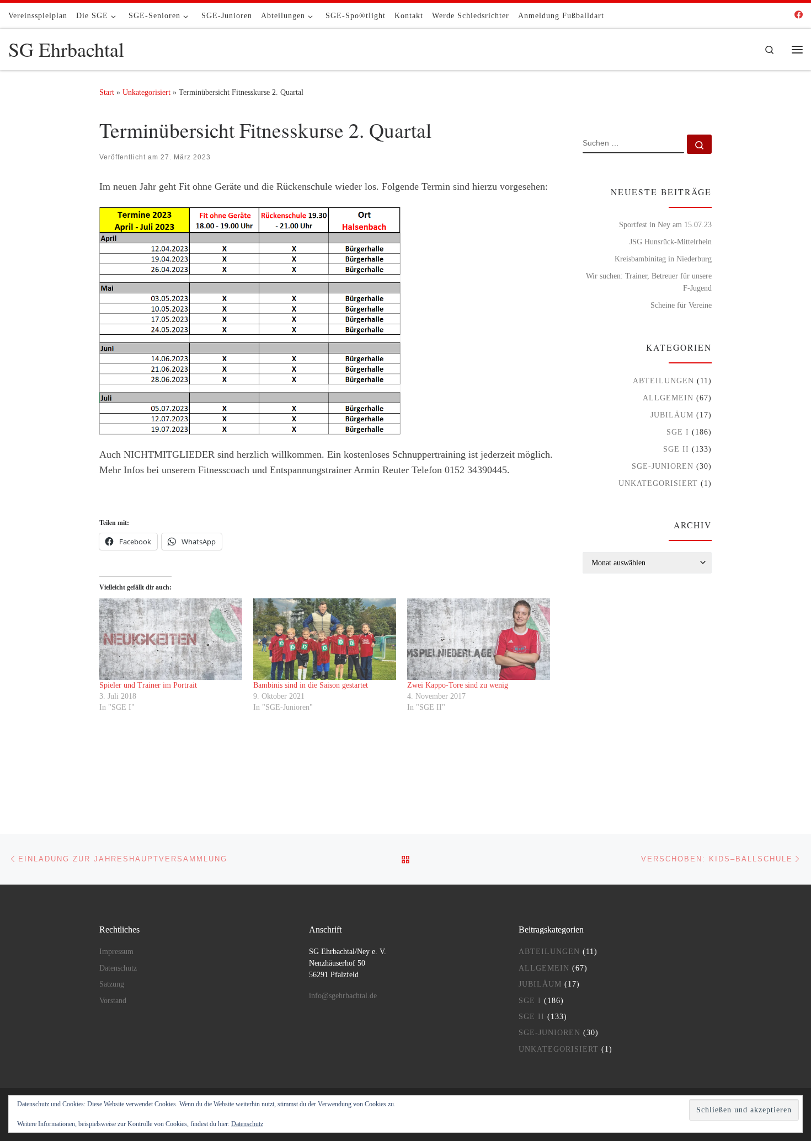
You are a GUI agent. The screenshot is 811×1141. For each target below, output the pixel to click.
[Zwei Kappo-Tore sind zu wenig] (478, 639)
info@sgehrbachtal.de (343, 996)
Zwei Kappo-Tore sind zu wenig (457, 685)
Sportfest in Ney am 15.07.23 (665, 224)
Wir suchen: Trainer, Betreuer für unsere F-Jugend (649, 281)
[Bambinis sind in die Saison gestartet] (324, 639)
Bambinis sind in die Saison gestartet (310, 685)
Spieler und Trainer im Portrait (148, 685)
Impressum (116, 951)
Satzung (111, 984)
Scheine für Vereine (681, 305)
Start (106, 92)
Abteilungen (663, 380)
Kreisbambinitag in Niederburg (663, 258)
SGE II (676, 448)
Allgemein (668, 397)
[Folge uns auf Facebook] (798, 15)
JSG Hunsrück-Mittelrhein (670, 241)
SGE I (677, 431)
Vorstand (112, 1001)
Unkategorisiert (146, 92)
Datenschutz (118, 968)
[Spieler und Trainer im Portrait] (170, 639)
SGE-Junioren (662, 466)
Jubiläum (671, 414)
